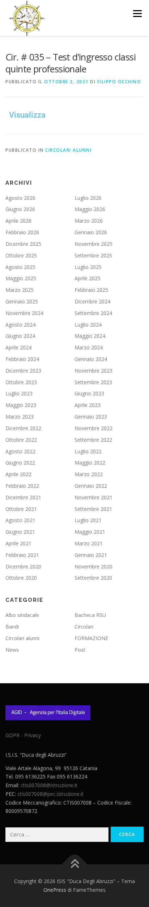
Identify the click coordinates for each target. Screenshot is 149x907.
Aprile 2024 (18, 347)
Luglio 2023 (19, 393)
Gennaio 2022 (90, 485)
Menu (137, 14)
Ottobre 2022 (21, 439)
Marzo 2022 (88, 474)
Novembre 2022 (93, 428)
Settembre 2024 (93, 313)
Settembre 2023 (93, 382)
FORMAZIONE (91, 638)
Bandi (12, 626)
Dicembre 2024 (92, 301)
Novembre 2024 (24, 313)
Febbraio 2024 (22, 359)
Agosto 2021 (20, 520)
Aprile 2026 (18, 220)
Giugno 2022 (20, 462)
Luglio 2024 (88, 324)
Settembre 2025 (93, 255)
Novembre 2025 (93, 243)
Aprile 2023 (87, 405)
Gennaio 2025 (21, 301)
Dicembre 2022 (23, 428)
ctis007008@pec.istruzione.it (50, 793)
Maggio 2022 (89, 462)
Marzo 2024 (88, 347)
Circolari (83, 626)
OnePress (54, 889)
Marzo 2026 (88, 220)
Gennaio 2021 (90, 554)
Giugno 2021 (20, 531)
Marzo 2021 (88, 543)
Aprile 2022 (18, 474)
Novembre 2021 (93, 497)
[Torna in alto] (75, 864)
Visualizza (27, 114)
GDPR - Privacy (23, 735)
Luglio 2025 (88, 267)
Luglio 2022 (88, 451)
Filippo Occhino (119, 82)
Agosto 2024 (20, 324)
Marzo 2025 (19, 289)
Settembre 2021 (93, 508)
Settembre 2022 (93, 439)
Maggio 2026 (89, 209)
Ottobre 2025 (21, 255)
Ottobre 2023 (21, 382)
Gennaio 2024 (90, 359)
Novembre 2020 (93, 566)
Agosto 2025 (20, 267)
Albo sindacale (22, 615)
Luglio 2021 (88, 520)
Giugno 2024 (20, 335)
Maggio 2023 (20, 405)
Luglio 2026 (88, 197)
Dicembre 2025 (23, 243)
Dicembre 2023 (23, 370)
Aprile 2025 (87, 278)
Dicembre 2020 (23, 566)
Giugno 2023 (89, 393)
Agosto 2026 (20, 197)
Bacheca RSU (90, 615)
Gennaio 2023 (90, 416)
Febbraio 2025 (91, 289)
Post (79, 649)
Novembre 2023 (93, 370)
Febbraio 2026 (22, 232)
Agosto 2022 (20, 451)
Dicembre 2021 (23, 497)
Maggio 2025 (20, 278)
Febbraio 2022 (22, 485)
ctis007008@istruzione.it (49, 785)
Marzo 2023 (19, 416)
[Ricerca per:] (56, 834)
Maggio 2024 (89, 335)
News (12, 649)
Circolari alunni (68, 150)
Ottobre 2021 (21, 508)
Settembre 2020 (93, 577)
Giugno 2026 (20, 209)
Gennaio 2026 (90, 232)
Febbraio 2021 (22, 554)
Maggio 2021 (89, 531)
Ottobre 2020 (21, 577)
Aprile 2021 (18, 543)
